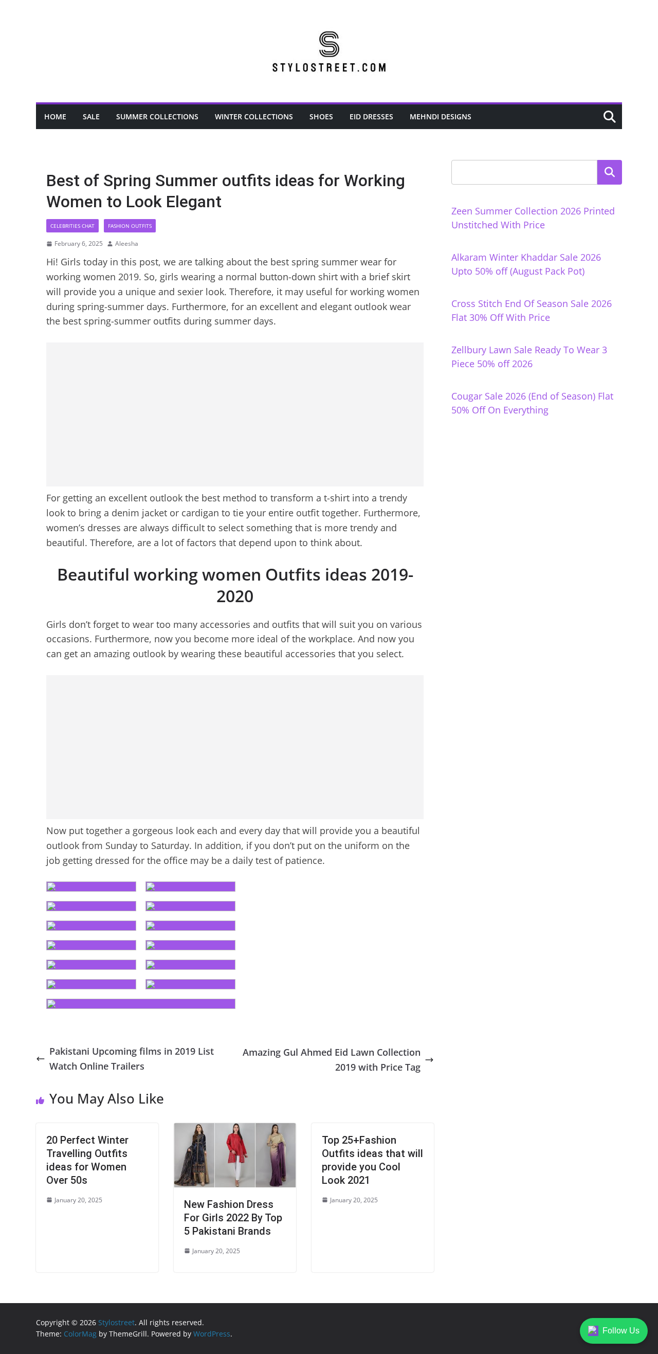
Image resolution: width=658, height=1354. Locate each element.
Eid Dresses (371, 116)
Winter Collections (254, 116)
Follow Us (620, 1330)
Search (609, 172)
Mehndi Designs (440, 116)
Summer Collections (157, 116)
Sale (91, 116)
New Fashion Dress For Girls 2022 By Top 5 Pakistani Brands (233, 1217)
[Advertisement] (235, 414)
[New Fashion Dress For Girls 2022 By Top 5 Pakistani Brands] (235, 1130)
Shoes (321, 116)
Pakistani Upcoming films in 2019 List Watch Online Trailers (131, 1058)
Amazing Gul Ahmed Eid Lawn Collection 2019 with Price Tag (332, 1059)
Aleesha (126, 243)
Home (55, 116)
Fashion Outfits (130, 225)
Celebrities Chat (72, 225)
